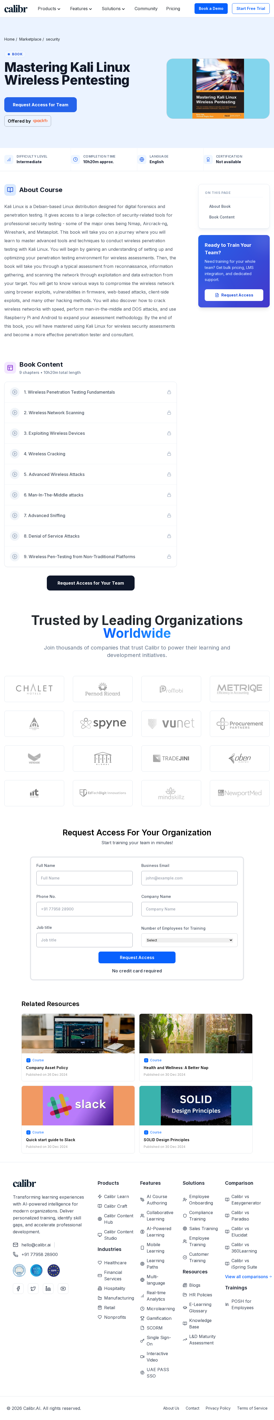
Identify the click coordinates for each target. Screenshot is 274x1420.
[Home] (16, 9)
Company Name (156, 896)
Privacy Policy (218, 1408)
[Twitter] (33, 1288)
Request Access (237, 295)
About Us (171, 1408)
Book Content (222, 217)
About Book (220, 206)
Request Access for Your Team (91, 583)
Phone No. (46, 896)
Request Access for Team (40, 104)
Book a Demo (211, 8)
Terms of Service (252, 1408)
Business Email (155, 865)
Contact (192, 1408)
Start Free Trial (251, 8)
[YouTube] (63, 1288)
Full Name (45, 865)
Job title (44, 927)
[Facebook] (18, 1288)
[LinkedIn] (48, 1288)
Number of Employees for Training (173, 928)
